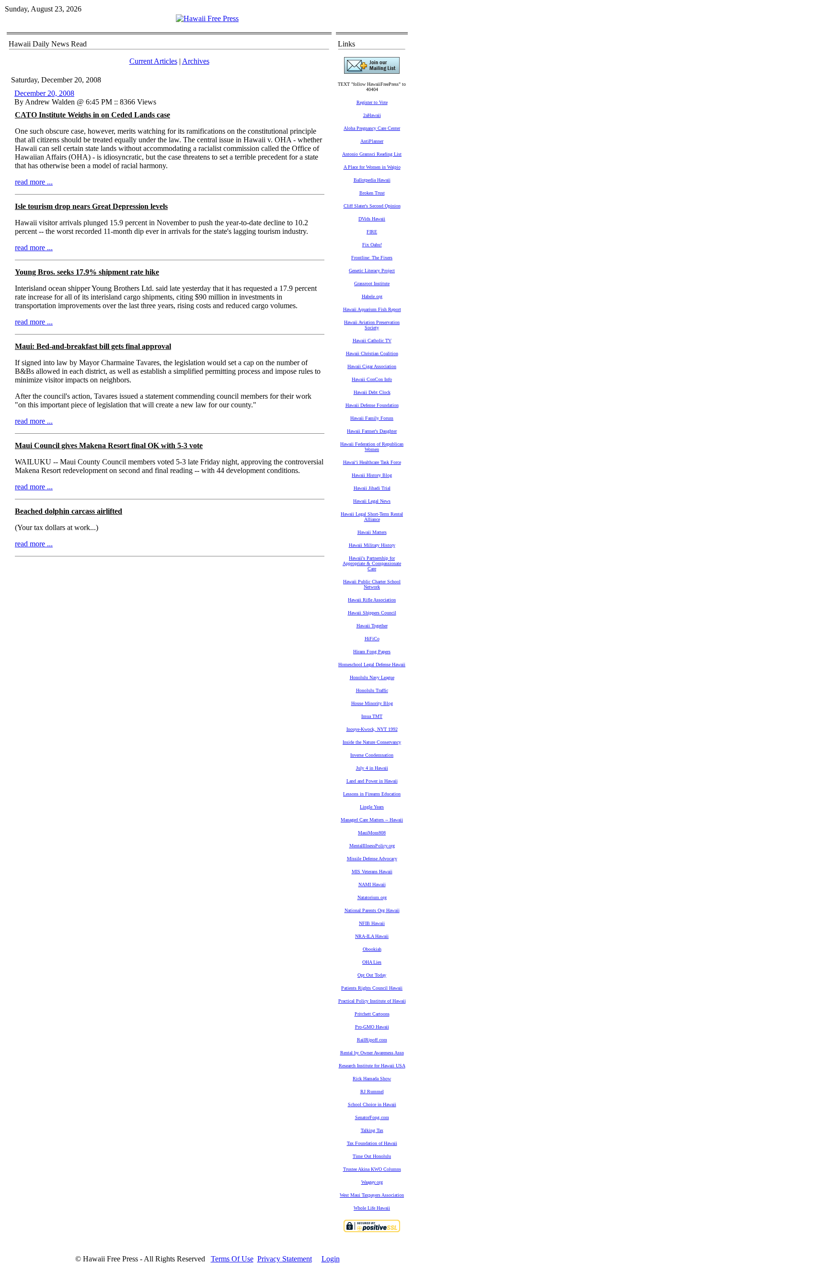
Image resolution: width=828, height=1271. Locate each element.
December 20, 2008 (44, 93)
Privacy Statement (284, 1259)
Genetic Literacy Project (372, 270)
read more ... (34, 182)
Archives (195, 61)
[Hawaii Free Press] (207, 18)
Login (331, 1259)
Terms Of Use (232, 1259)
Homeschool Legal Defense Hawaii (371, 664)
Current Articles (153, 61)
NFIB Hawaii (372, 923)
